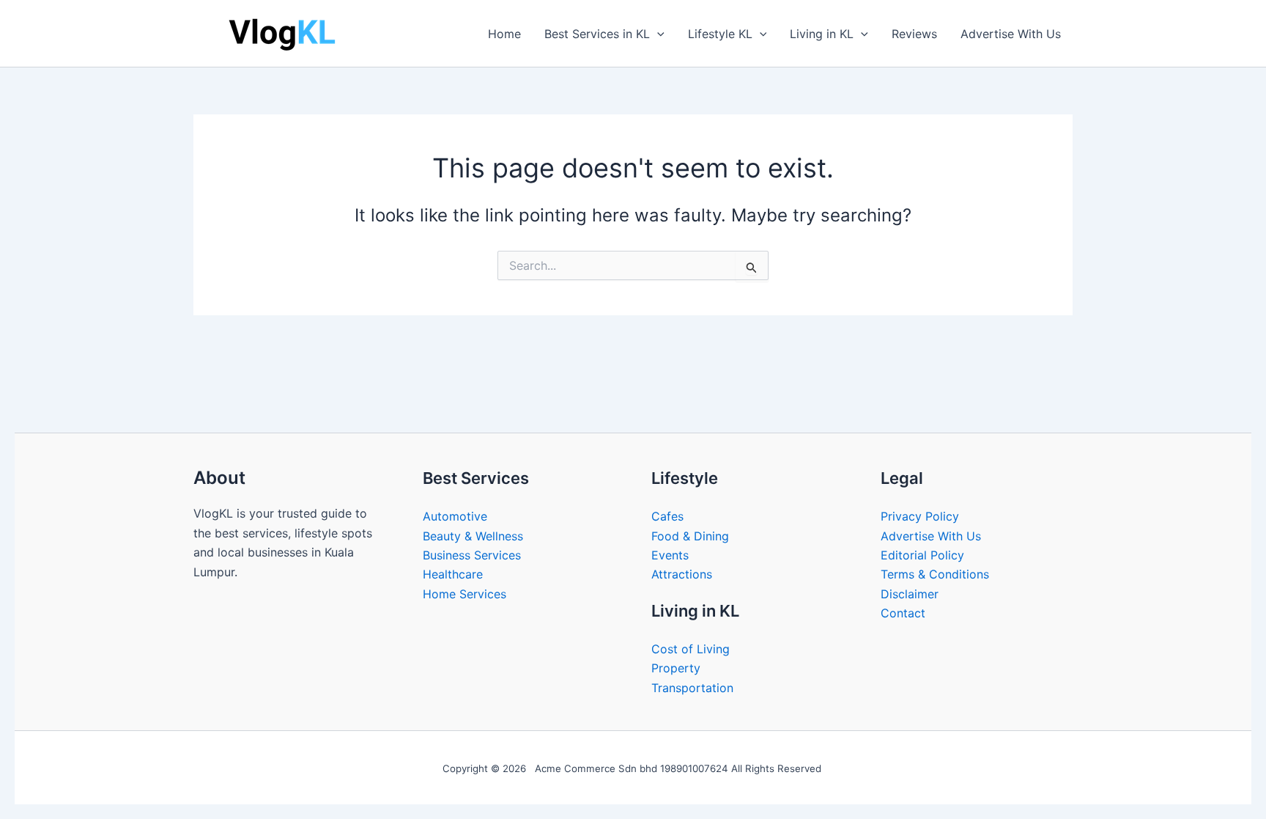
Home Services (464, 594)
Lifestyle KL (720, 33)
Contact (903, 613)
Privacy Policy (920, 516)
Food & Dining (690, 536)
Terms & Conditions (935, 574)
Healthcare (453, 574)
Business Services (472, 555)
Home (504, 33)
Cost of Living (690, 649)
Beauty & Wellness (473, 536)
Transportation (692, 687)
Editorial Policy (922, 555)
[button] (657, 33)
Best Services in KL (597, 33)
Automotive (455, 516)
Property (675, 668)
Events (670, 555)
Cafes (667, 516)
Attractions (681, 574)
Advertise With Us (1010, 33)
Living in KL (822, 33)
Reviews (914, 33)
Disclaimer (910, 594)
